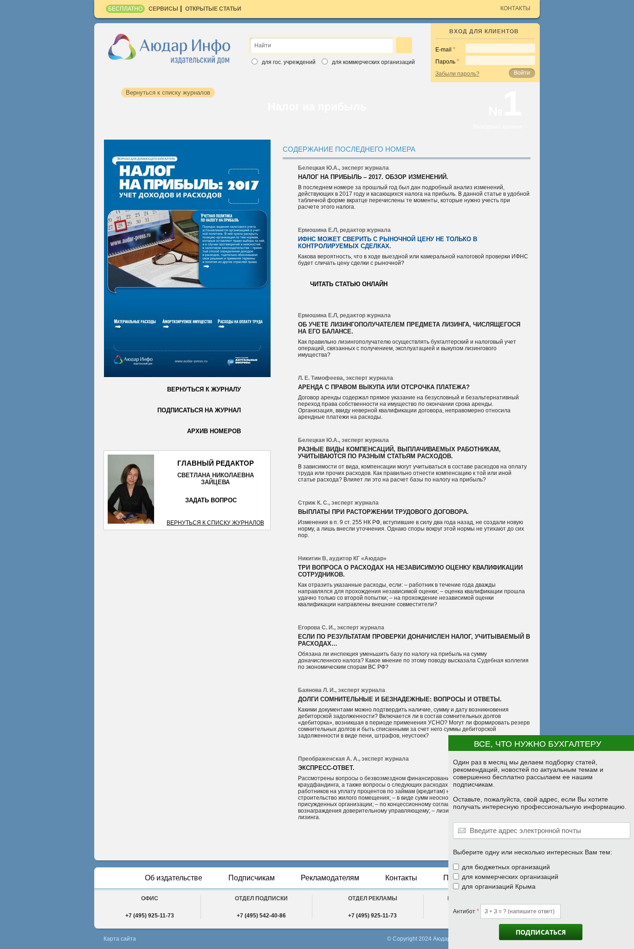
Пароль (445, 61)
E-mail (443, 49)
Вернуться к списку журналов (215, 522)
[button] (623, 747)
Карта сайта (120, 939)
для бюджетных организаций (506, 867)
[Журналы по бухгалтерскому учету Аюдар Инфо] (169, 48)
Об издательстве (173, 878)
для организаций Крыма (499, 886)
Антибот (464, 911)
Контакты (515, 8)
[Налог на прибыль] (187, 259)
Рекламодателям (330, 878)
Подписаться (541, 932)
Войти (522, 73)
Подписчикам (251, 878)
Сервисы (163, 9)
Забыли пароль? (457, 74)
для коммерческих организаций (510, 876)
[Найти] (404, 45)
